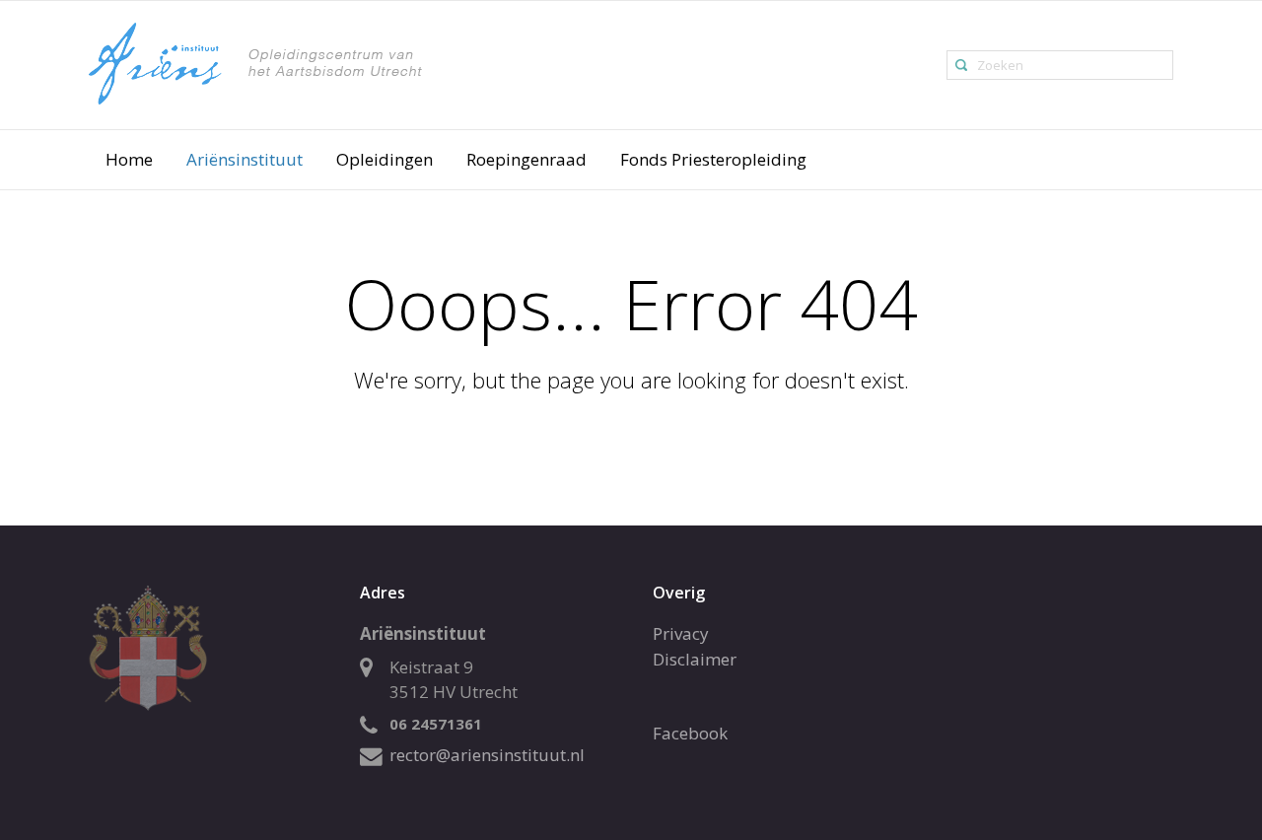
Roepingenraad (526, 159)
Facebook (690, 733)
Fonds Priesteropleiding (713, 159)
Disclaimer (694, 659)
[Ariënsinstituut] (319, 63)
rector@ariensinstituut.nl (487, 754)
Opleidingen (384, 159)
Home (129, 159)
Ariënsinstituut (244, 159)
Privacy (681, 633)
